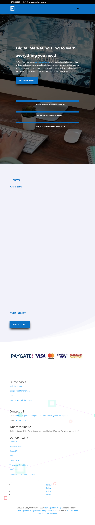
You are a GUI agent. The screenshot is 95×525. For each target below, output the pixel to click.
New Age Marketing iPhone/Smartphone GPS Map (38, 511)
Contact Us (14, 451)
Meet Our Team (16, 446)
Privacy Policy (15, 460)
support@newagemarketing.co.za (54, 415)
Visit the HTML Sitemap (47, 514)
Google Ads (30, 209)
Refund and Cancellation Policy (22, 474)
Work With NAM (26, 80)
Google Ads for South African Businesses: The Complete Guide (43, 278)
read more (47, 227)
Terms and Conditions (19, 465)
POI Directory (72, 511)
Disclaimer (14, 469)
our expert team (42, 62)
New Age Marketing (52, 508)
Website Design (16, 386)
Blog (11, 455)
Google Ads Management (50, 115)
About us (13, 442)
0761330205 (15, 2)
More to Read (19, 324)
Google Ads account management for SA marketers (37, 204)
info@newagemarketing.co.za (27, 415)
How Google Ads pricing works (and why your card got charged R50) (45, 241)
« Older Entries (18, 312)
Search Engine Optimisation (50, 126)
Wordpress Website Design (50, 104)
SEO (11, 395)
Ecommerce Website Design (21, 400)
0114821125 (21, 420)
